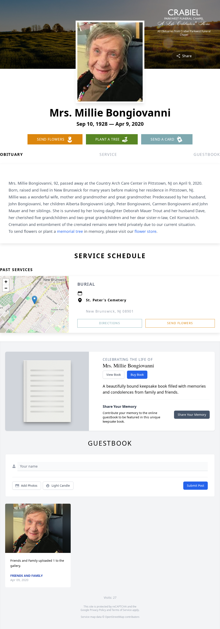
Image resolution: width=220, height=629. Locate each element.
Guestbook (207, 154)
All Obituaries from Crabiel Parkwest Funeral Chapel (184, 33)
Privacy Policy (98, 610)
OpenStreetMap (114, 617)
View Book (113, 375)
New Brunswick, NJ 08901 (110, 311)
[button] (34, 300)
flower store (145, 231)
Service (108, 154)
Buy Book (137, 375)
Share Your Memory (192, 415)
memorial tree (70, 231)
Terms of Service (122, 610)
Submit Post (195, 485)
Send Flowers (180, 323)
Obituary (11, 154)
